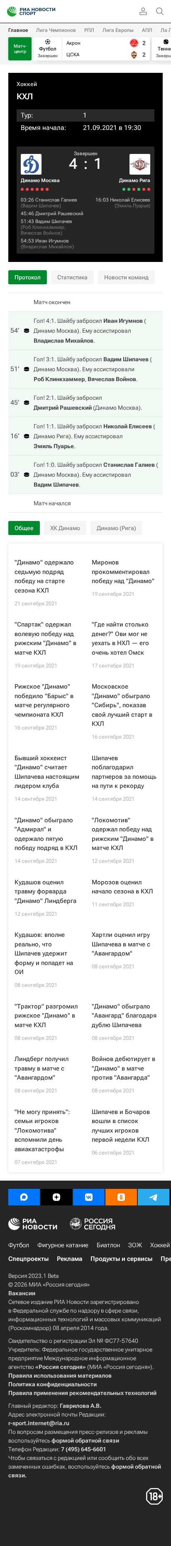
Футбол (18, 1245)
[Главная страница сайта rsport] (50, 11)
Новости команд (126, 277)
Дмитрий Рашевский (59, 213)
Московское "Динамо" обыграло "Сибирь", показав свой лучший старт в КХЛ (122, 705)
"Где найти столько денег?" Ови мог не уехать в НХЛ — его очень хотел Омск (120, 638)
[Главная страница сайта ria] (9, 11)
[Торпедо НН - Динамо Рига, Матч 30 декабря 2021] (138, 189)
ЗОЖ (135, 1245)
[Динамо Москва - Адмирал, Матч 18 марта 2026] (22, 189)
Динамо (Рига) (116, 528)
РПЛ (89, 30)
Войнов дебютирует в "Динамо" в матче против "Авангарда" (123, 1068)
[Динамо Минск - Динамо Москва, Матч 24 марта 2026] (32, 189)
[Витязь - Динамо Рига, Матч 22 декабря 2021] (123, 189)
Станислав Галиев (56, 200)
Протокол (28, 277)
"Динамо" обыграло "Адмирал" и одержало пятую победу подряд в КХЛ (46, 834)
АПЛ (147, 30)
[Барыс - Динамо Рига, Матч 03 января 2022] (143, 189)
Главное (18, 30)
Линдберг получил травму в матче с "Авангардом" (41, 1068)
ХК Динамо (65, 528)
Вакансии (21, 1293)
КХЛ (25, 96)
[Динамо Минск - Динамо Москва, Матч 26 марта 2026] (37, 189)
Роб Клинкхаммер (43, 227)
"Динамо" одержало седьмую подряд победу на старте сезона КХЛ (44, 576)
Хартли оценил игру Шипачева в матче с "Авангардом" (121, 944)
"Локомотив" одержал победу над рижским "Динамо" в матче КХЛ (123, 834)
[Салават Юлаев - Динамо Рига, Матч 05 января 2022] (148, 189)
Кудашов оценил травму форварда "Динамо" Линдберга (45, 892)
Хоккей (27, 84)
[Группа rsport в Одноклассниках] (121, 1197)
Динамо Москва (40, 180)
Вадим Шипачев (40, 206)
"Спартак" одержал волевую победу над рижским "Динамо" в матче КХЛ (45, 638)
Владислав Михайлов (47, 247)
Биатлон (108, 1245)
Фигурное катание (62, 1245)
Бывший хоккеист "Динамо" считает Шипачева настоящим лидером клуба (47, 772)
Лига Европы (118, 30)
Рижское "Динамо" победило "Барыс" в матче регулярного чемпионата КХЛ (44, 700)
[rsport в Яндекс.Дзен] (56, 1197)
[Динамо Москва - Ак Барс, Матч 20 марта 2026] (27, 189)
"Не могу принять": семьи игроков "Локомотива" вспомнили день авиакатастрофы (42, 1130)
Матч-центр (20, 48)
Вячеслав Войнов (41, 233)
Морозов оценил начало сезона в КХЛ (122, 887)
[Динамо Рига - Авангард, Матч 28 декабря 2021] (133, 189)
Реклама (69, 1259)
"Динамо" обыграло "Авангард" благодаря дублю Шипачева (124, 1016)
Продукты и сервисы (121, 1259)
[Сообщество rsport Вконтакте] (89, 1197)
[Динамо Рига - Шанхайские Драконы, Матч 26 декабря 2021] (128, 189)
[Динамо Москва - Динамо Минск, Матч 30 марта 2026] (47, 189)
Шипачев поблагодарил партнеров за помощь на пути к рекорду (124, 772)
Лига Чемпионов (56, 30)
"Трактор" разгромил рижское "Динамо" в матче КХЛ (46, 1016)
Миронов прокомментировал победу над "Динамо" (123, 572)
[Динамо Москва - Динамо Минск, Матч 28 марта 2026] (42, 189)
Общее (24, 528)
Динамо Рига (134, 180)
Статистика (72, 277)
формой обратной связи (85, 1440)
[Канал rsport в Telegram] (153, 1197)
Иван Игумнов (52, 241)
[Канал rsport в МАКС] (24, 1197)
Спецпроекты (28, 1259)
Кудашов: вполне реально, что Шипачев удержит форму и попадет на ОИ (44, 953)
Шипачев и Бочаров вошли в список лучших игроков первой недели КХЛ (121, 1126)
